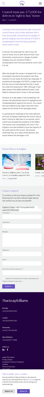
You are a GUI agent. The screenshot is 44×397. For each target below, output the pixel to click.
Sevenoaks (6, 327)
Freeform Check (8, 207)
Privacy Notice (7, 360)
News (4, 20)
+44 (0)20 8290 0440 (9, 311)
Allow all (23, 391)
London (5, 318)
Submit (8, 286)
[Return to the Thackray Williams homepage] (22, 4)
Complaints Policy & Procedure (13, 362)
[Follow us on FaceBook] (7, 350)
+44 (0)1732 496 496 (9, 330)
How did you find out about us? (12, 269)
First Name (5, 213)
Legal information (8, 357)
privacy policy (18, 281)
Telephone (5, 250)
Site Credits (6, 369)
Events (37, 176)
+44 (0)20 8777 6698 (9, 340)
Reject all (9, 391)
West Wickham (7, 337)
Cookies (5, 364)
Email (4, 259)
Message (5, 232)
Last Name (5, 222)
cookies (31, 380)
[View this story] (16, 162)
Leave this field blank (10, 210)
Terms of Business (8, 367)
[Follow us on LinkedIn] (3, 350)
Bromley (5, 308)
